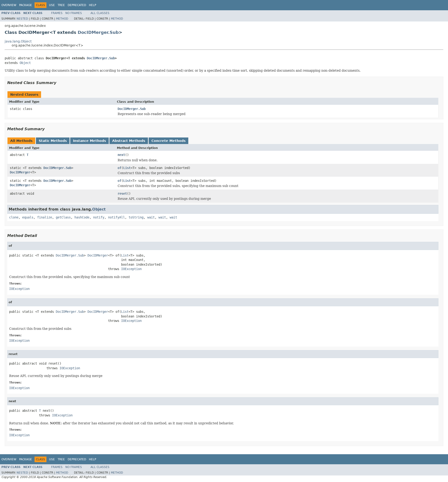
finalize (44, 217)
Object (25, 63)
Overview (8, 5)
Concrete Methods (168, 141)
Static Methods (53, 141)
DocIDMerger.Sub (98, 32)
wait (151, 217)
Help (92, 5)
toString (136, 217)
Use (52, 5)
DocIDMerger (20, 172)
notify (98, 217)
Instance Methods (89, 141)
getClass (63, 217)
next (121, 155)
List (127, 168)
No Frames (73, 13)
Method (62, 18)
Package (25, 5)
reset (122, 193)
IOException (131, 269)
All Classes (100, 13)
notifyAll (116, 217)
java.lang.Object (18, 41)
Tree (61, 5)
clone (13, 217)
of (119, 168)
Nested (22, 18)
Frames (57, 13)
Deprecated (77, 5)
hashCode (81, 217)
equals (27, 217)
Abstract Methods (128, 141)
